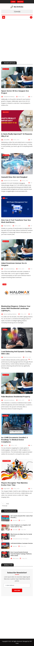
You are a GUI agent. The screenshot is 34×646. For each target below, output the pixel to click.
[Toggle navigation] (3, 17)
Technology (5, 516)
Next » (7, 504)
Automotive (6, 155)
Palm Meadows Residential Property (15, 397)
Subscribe (17, 590)
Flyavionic (15, 546)
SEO (4, 198)
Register (20, 1)
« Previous (3, 504)
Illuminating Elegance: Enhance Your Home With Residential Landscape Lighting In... (15, 308)
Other (4, 284)
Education (5, 415)
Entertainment (6, 461)
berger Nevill (6, 488)
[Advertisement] (17, 40)
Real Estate (5, 69)
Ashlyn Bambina (7, 225)
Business (5, 329)
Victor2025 (15, 529)
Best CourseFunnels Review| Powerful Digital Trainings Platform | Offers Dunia (21, 554)
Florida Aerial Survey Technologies (21, 538)
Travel (4, 544)
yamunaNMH (6, 139)
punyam (5, 445)
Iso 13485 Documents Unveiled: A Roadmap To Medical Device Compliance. (14, 440)
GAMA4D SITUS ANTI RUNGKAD (10, 180)
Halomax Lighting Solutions (9, 314)
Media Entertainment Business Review (12, 357)
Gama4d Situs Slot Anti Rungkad (14, 177)
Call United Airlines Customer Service (21, 543)
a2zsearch (15, 520)
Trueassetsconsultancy (8, 96)
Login (13, 1)
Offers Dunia (15, 558)
